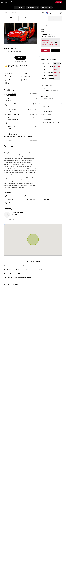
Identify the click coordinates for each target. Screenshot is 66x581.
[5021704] (34, 25)
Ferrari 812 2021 (15, 284)
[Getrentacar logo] (10, 13)
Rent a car (6, 284)
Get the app (58, 2)
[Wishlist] (58, 13)
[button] (42, 13)
